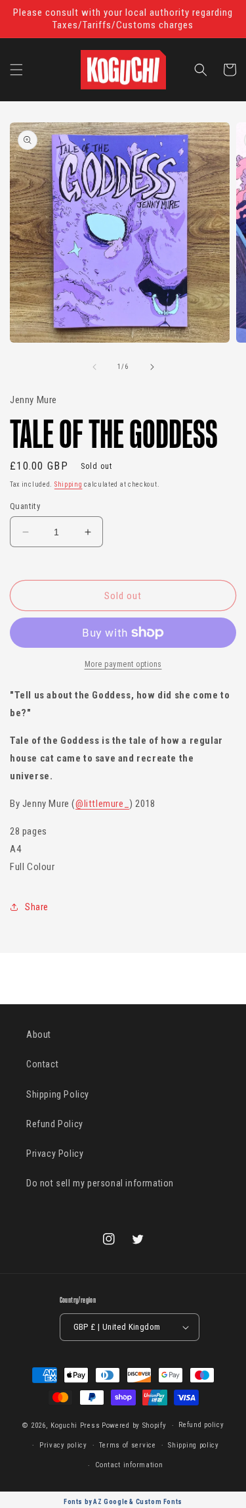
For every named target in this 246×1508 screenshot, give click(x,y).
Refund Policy (54, 1124)
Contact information (129, 1465)
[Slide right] (152, 367)
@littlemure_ (102, 804)
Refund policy (201, 1425)
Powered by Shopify (134, 1425)
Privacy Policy (54, 1153)
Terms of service (127, 1445)
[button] (16, 69)
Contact (42, 1064)
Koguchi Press (75, 1425)
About (38, 1034)
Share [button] (37, 907)
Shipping (68, 484)
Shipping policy (193, 1445)
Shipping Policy (57, 1094)
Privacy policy (63, 1445)
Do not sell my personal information (100, 1183)
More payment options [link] (123, 664)
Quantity (25, 506)
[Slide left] (94, 367)
